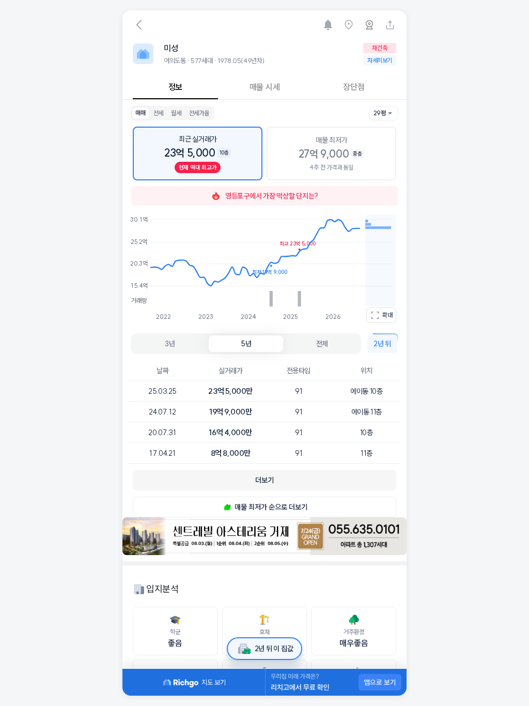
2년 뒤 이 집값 (274, 648)
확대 (387, 315)
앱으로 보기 (380, 682)
